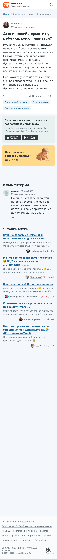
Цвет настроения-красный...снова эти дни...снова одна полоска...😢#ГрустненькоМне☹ (26, 329)
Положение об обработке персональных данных (27, 526)
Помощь (6, 531)
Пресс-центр (40, 540)
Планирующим (9, 540)
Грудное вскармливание (17, 108)
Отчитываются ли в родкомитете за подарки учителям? (27, 304)
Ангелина (16, 23)
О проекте (25, 540)
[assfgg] (6, 193)
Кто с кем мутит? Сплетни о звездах (28, 284)
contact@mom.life (23, 553)
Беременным (34, 535)
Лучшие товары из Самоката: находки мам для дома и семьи (24, 236)
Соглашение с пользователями (18, 521)
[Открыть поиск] (52, 5)
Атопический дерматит (16, 102)
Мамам (47, 535)
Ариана (15, 191)
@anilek (17, 14)
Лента (6, 14)
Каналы (44, 531)
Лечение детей (41, 102)
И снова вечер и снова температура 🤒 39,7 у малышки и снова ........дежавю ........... (27, 261)
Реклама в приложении (25, 531)
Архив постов (18, 535)
